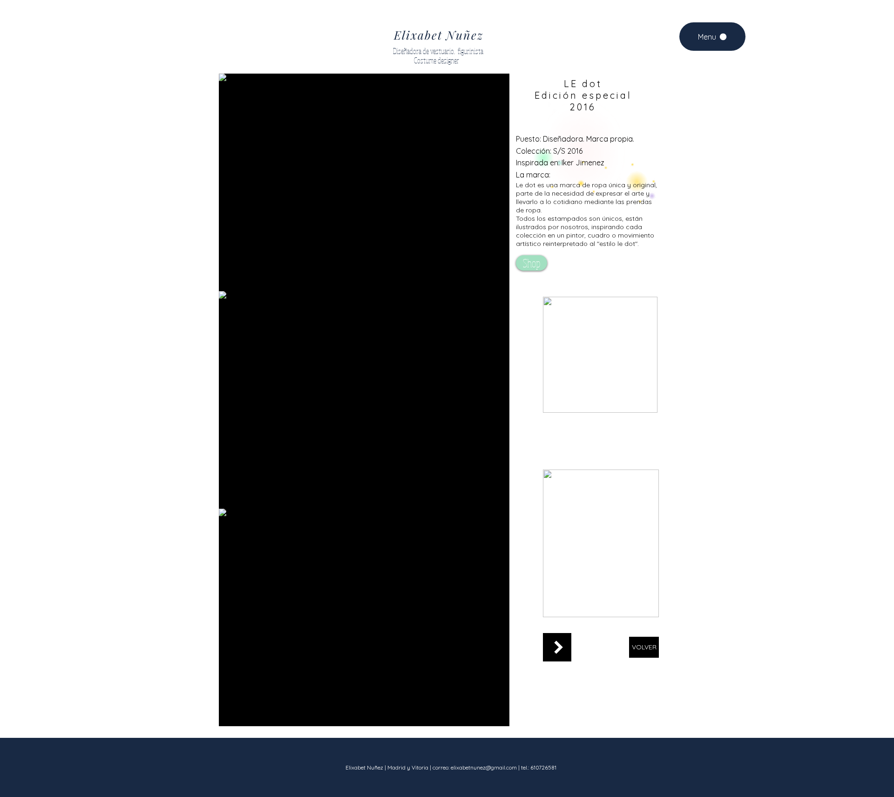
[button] (364, 182)
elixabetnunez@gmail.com (484, 767)
